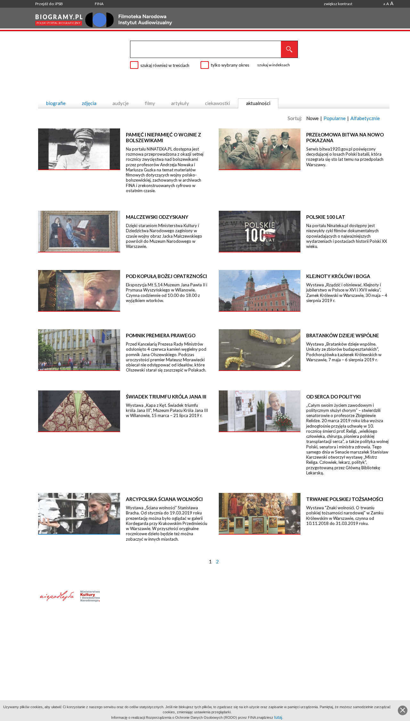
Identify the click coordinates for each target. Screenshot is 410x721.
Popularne (335, 118)
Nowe (312, 118)
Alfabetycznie (365, 118)
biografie (56, 103)
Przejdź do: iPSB (49, 3)
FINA (99, 3)
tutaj (278, 717)
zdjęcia (89, 103)
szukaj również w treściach (164, 65)
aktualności (258, 103)
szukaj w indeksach (273, 64)
